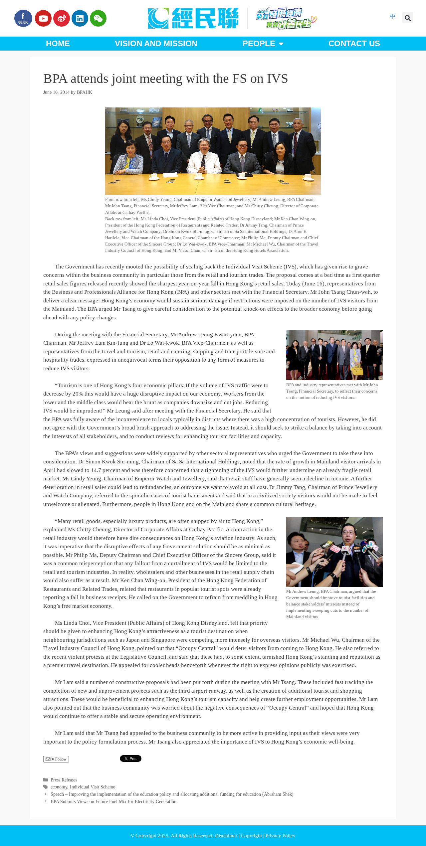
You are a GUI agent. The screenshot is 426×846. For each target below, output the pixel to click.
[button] (407, 17)
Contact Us (354, 43)
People (259, 43)
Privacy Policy (281, 835)
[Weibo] (61, 18)
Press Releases (64, 779)
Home (58, 43)
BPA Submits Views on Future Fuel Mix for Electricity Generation (113, 801)
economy (59, 786)
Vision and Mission (156, 43)
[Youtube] (43, 18)
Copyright (252, 835)
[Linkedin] (80, 18)
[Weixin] (98, 18)
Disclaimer (227, 835)
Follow (60, 759)
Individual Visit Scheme (92, 786)
